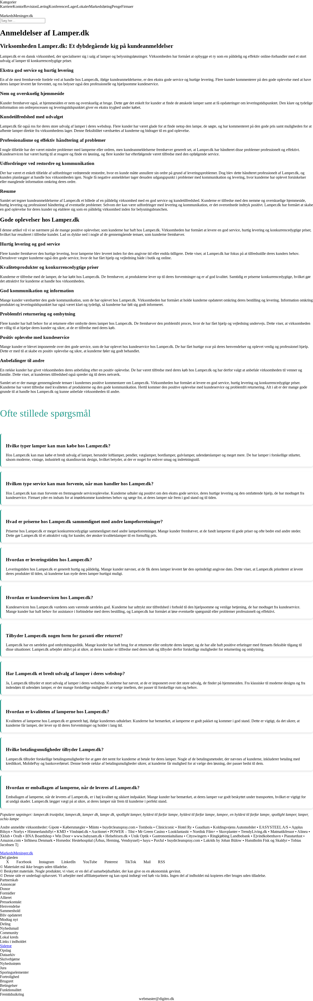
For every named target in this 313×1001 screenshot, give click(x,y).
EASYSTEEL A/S (273, 827)
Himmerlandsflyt (40, 831)
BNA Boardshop (38, 836)
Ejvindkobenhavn (267, 836)
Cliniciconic (165, 827)
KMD (61, 831)
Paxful (159, 840)
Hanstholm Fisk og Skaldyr (266, 840)
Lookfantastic (178, 831)
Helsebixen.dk (116, 836)
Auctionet (99, 831)
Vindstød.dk (78, 831)
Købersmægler (74, 827)
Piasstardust (293, 836)
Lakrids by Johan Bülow (222, 840)
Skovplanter (228, 831)
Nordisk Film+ (204, 831)
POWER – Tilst (122, 831)
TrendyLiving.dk (254, 831)
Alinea (302, 831)
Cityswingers (196, 836)
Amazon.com (10, 840)
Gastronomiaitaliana (167, 836)
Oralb (17, 836)
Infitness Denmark (38, 840)
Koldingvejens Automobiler (234, 827)
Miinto (94, 827)
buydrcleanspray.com (118, 827)
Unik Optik (140, 836)
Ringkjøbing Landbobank (230, 836)
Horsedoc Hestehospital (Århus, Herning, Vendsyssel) (97, 840)
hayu (146, 840)
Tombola (145, 827)
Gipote (54, 827)
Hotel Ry (185, 827)
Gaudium (202, 827)
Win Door (62, 836)
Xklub (5, 836)
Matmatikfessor (282, 831)
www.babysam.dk (88, 836)
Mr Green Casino (151, 831)
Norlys (18, 831)
